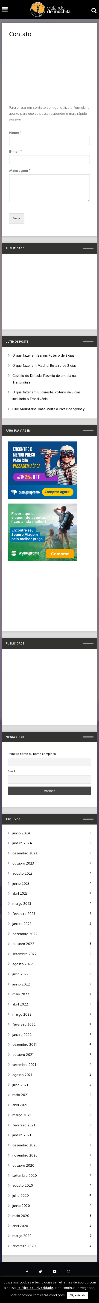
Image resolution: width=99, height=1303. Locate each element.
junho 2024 (21, 833)
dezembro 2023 (24, 853)
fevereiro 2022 (24, 1025)
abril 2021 (19, 1105)
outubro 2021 (22, 1055)
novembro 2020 (25, 1156)
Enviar (17, 218)
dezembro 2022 (25, 934)
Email (11, 771)
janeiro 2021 (21, 1135)
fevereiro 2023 (23, 914)
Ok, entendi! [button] (77, 1295)
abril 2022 (20, 1005)
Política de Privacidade (35, 1288)
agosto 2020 (22, 1186)
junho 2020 (21, 1206)
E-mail (15, 151)
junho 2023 (20, 884)
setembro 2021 (24, 1065)
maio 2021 (20, 1095)
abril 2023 (20, 894)
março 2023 (21, 904)
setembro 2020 (24, 1176)
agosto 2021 (22, 1075)
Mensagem (19, 171)
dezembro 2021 (24, 1045)
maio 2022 (20, 994)
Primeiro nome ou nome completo (32, 754)
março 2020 (22, 1236)
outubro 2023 (23, 864)
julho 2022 (20, 974)
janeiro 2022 (22, 1035)
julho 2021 (20, 1085)
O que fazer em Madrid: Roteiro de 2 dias (44, 366)
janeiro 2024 (22, 843)
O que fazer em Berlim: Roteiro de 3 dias (43, 356)
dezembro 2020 (25, 1145)
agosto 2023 (22, 874)
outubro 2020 (23, 1166)
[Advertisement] (49, 71)
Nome (15, 133)
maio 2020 (20, 1216)
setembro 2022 (24, 954)
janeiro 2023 (21, 924)
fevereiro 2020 (24, 1246)
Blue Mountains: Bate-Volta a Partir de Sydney (48, 409)
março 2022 (22, 1015)
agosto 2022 (22, 964)
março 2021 (21, 1115)
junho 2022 (21, 985)
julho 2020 (20, 1196)
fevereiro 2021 (23, 1125)
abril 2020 (20, 1226)
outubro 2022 (23, 944)
